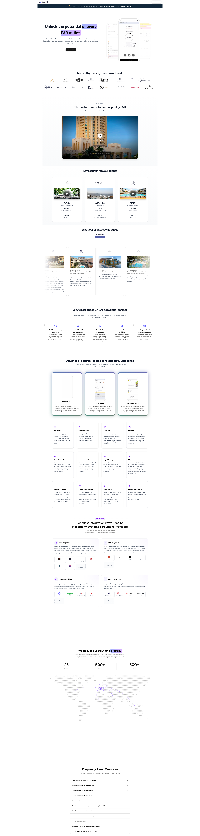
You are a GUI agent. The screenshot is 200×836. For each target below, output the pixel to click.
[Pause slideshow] (129, 55)
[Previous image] (125, 55)
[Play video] (67, 193)
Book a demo (156, 2)
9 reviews (100, 239)
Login (147, 2)
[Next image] (133, 55)
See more (129, 6)
